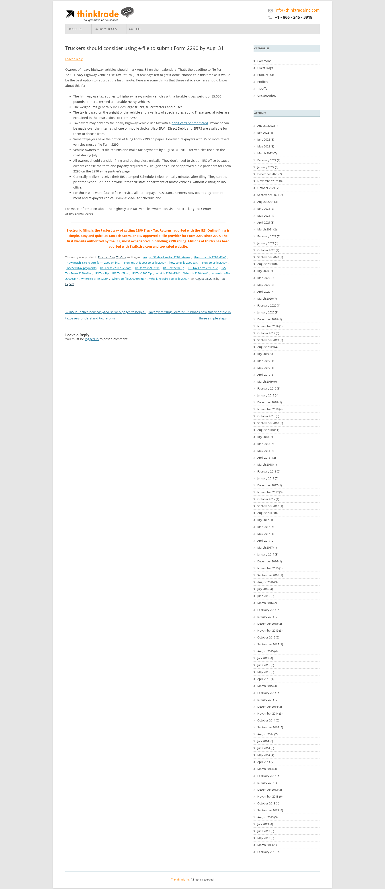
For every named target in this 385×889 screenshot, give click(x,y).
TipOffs (121, 257)
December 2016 (267, 561)
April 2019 (263, 375)
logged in (92, 339)
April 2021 (263, 222)
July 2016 (263, 589)
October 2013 (266, 803)
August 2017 (265, 513)
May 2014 (263, 755)
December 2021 (267, 174)
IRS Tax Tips (120, 273)
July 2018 (263, 437)
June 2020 (263, 278)
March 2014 (265, 769)
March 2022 (265, 153)
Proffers (262, 82)
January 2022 (265, 167)
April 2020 (263, 292)
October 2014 (266, 720)
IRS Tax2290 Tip (141, 273)
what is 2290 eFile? (168, 273)
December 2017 (267, 485)
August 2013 (265, 817)
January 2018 (265, 478)
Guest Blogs (265, 68)
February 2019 (266, 388)
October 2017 (266, 499)
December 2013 (267, 789)
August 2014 (265, 734)
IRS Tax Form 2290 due (203, 268)
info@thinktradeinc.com (297, 10)
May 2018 (263, 451)
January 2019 (265, 395)
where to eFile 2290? (94, 279)
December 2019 (267, 319)
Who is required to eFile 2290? (169, 279)
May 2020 (263, 285)
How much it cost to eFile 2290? (145, 263)
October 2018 (266, 416)
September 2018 (268, 423)
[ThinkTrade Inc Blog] (101, 15)
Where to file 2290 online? (129, 279)
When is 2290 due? (195, 273)
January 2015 (265, 700)
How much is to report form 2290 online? (93, 263)
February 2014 (266, 776)
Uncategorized (266, 95)
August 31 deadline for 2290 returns (166, 257)
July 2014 (263, 741)
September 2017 (268, 506)
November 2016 (268, 568)
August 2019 (265, 347)
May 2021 (263, 215)
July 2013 (263, 824)
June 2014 (263, 748)
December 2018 (267, 402)
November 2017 (268, 492)
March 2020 (265, 298)
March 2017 (265, 547)
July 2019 (263, 354)
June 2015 (263, 665)
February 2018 (266, 471)
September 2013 (268, 810)
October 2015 (266, 637)
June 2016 (263, 596)
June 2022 (263, 139)
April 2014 (263, 762)
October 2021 (266, 188)
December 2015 (267, 624)
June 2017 (263, 527)
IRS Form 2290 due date (115, 268)
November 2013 (268, 796)
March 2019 (265, 381)
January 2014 (265, 783)
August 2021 (265, 202)
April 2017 (263, 541)
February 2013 (266, 852)
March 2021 (265, 229)
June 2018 (263, 444)
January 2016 (265, 617)
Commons (264, 61)
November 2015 (268, 630)
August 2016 (265, 582)
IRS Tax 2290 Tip (173, 268)
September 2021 (268, 195)
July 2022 (263, 133)
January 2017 (265, 554)
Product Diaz (106, 257)
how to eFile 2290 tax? (184, 263)
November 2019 (268, 326)
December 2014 (267, 707)
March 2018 (265, 464)
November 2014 (268, 713)
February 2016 (266, 610)
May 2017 (263, 534)
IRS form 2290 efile (147, 268)
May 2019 (263, 368)
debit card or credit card (190, 123)
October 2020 (266, 250)
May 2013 (263, 838)
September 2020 (268, 257)
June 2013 (263, 831)
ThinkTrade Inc (180, 879)
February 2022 (266, 160)
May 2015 (263, 672)
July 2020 (263, 271)
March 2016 (265, 603)
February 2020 (266, 305)
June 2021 (263, 209)
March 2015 (265, 686)
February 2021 (266, 236)
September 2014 (268, 727)
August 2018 (265, 430)
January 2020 (265, 312)
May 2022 (263, 146)
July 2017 (263, 520)
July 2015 (263, 658)
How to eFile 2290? (214, 263)
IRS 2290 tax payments (81, 268)
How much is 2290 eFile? (210, 257)
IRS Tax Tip (101, 273)
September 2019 (268, 340)
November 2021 (268, 181)
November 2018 (268, 409)
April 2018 (263, 458)
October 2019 (266, 333)
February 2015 (266, 693)
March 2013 (265, 845)
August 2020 (265, 264)
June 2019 (263, 361)
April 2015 (263, 679)
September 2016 (268, 575)
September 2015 (268, 644)
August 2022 (265, 126)
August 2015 (265, 651)
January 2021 (265, 243)
